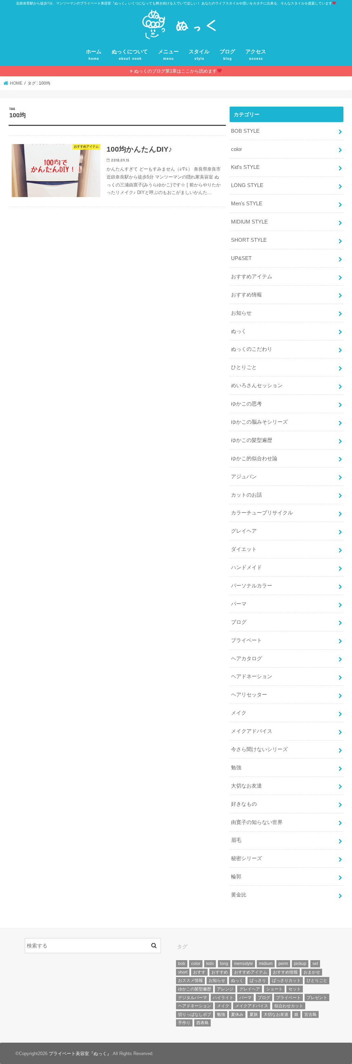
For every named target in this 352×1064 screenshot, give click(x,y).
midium (266, 963)
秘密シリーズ (246, 858)
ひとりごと (244, 367)
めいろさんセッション (257, 385)
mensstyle (243, 963)
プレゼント (317, 997)
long (224, 963)
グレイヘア (244, 531)
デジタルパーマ (192, 997)
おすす (199, 972)
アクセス (255, 55)
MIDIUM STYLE (249, 222)
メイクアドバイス (251, 731)
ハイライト (223, 997)
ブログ (227, 55)
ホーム (93, 55)
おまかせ (312, 972)
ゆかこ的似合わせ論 (254, 458)
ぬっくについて (130, 55)
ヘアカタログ (246, 658)
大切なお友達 (246, 786)
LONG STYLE (247, 185)
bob (181, 963)
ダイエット (244, 549)
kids (210, 963)
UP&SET (241, 258)
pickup (300, 963)
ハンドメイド (246, 567)
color (236, 149)
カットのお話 (246, 495)
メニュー (168, 55)
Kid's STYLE (245, 167)
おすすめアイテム (251, 276)
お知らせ (241, 313)
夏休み (237, 1014)
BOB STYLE (245, 131)
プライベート (246, 640)
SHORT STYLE (249, 240)
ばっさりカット (286, 980)
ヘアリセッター (249, 694)
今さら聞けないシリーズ (259, 749)
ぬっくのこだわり (251, 349)
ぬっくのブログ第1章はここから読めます (175, 71)
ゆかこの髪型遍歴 (251, 440)
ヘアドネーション (251, 676)
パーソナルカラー (251, 585)
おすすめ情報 (246, 294)
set (315, 963)
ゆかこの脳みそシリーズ (259, 422)
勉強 (236, 767)
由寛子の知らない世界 (257, 822)
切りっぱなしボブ (194, 1014)
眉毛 (236, 840)
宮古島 (310, 1014)
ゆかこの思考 (246, 403)
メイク (238, 713)
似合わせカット (288, 1005)
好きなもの (244, 804)
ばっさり (258, 980)
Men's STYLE (246, 203)
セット (294, 989)
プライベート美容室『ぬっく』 (80, 1053)
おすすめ (219, 972)
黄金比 (238, 895)
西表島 (202, 1022)
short (182, 972)
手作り (184, 1022)
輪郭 (236, 876)
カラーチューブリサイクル (262, 512)
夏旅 (254, 1014)
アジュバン (244, 476)
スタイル (199, 55)
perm (283, 963)
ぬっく (238, 331)
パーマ (238, 604)
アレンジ (225, 989)
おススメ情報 (190, 980)
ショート (274, 989)
